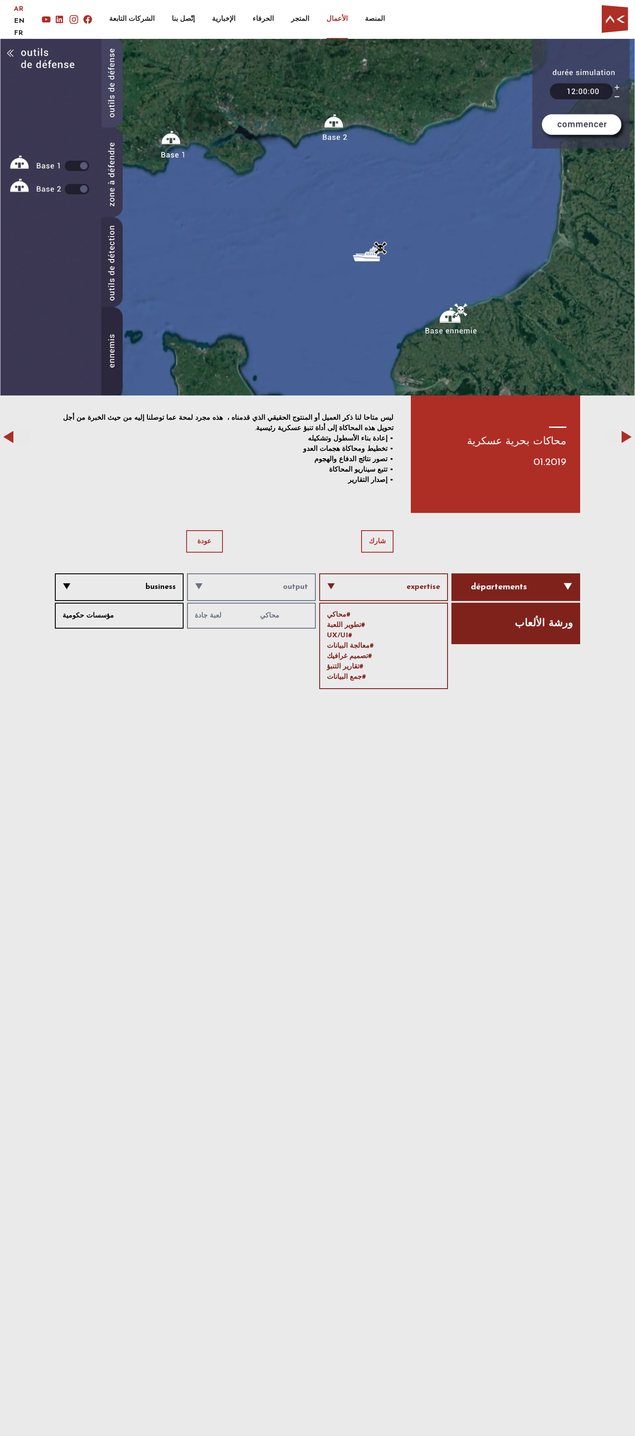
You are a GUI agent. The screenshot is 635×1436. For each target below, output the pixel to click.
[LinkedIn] (60, 19)
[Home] (615, 19)
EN (19, 21)
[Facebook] (87, 19)
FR (18, 33)
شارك (377, 541)
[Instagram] (74, 19)
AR (18, 9)
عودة (204, 541)
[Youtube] (46, 19)
